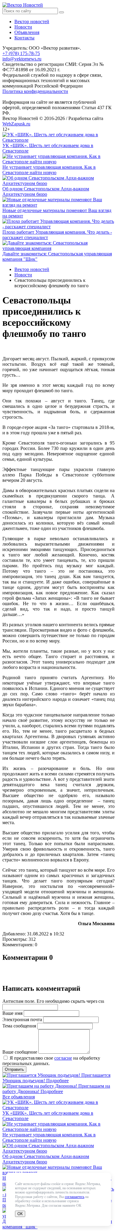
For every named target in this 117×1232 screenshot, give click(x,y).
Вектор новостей (31, 21)
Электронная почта (22, 1019)
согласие (63, 1058)
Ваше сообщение (19, 1052)
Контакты (24, 37)
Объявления (26, 32)
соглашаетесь (74, 1197)
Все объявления (18, 1096)
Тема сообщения (19, 1025)
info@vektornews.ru (21, 58)
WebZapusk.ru (16, 123)
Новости (23, 26)
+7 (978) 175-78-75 (21, 53)
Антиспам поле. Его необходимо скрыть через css (53, 1001)
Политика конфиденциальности (35, 91)
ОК (20, 1214)
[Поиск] (61, 12)
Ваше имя (12, 1013)
